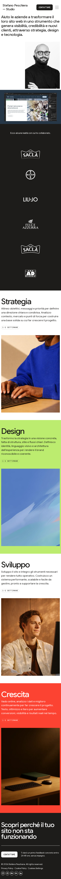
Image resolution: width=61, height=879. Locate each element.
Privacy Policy (7, 868)
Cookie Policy (21, 868)
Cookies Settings (35, 868)
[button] (57, 7)
